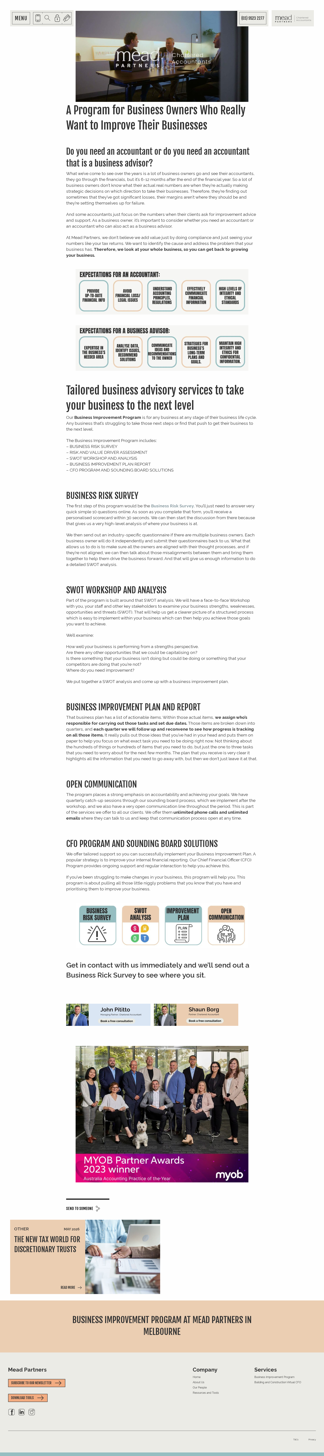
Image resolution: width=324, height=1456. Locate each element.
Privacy (312, 1439)
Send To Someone (79, 1208)
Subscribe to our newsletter (31, 1383)
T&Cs (295, 1439)
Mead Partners (27, 1369)
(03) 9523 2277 (252, 18)
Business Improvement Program (274, 1377)
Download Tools (22, 1398)
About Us (198, 1382)
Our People (200, 1387)
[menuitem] (11, 1415)
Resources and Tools (206, 1392)
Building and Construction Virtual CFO (277, 1382)
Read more (68, 1287)
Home (196, 1377)
